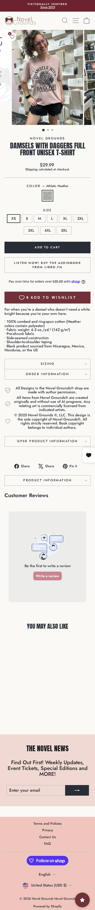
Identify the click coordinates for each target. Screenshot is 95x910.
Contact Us (47, 836)
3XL (31, 230)
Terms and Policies (48, 823)
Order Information (47, 374)
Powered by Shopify (47, 906)
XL (65, 218)
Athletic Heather (47, 195)
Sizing (47, 363)
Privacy (47, 830)
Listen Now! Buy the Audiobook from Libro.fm (47, 265)
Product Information (47, 480)
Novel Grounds (47, 138)
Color (47, 186)
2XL (80, 218)
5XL (64, 230)
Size (47, 210)
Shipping (31, 169)
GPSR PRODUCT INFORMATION (47, 441)
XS (13, 218)
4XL (47, 230)
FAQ (47, 843)
